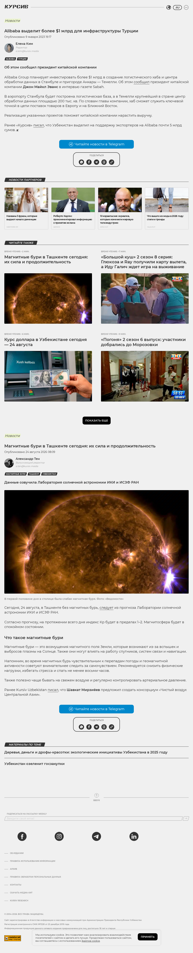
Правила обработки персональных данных (35, 877)
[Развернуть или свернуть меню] (186, 7)
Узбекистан (49, 474)
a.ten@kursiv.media (27, 466)
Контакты (15, 885)
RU (177, 7)
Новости (12, 21)
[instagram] (59, 836)
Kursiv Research (19, 901)
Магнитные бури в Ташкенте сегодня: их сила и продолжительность (46, 259)
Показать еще (96, 420)
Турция (22, 59)
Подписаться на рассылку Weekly (27, 814)
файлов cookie (91, 940)
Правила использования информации (32, 861)
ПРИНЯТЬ (148, 937)
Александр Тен (28, 459)
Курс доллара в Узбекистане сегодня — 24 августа (45, 342)
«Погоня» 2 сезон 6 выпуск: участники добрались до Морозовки (143, 342)
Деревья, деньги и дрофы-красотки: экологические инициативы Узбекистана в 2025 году (86, 752)
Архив (13, 869)
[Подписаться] (186, 818)
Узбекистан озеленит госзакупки (34, 764)
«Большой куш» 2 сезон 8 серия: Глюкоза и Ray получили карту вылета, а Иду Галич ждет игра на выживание (143, 262)
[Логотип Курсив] (16, 6)
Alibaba (10, 59)
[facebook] (22, 836)
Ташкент (34, 474)
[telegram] (96, 836)
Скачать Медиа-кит (21, 893)
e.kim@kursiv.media (27, 51)
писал (38, 125)
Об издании (17, 853)
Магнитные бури (15, 474)
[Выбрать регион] (168, 7)
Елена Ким (24, 44)
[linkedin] (134, 836)
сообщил (141, 82)
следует (106, 608)
